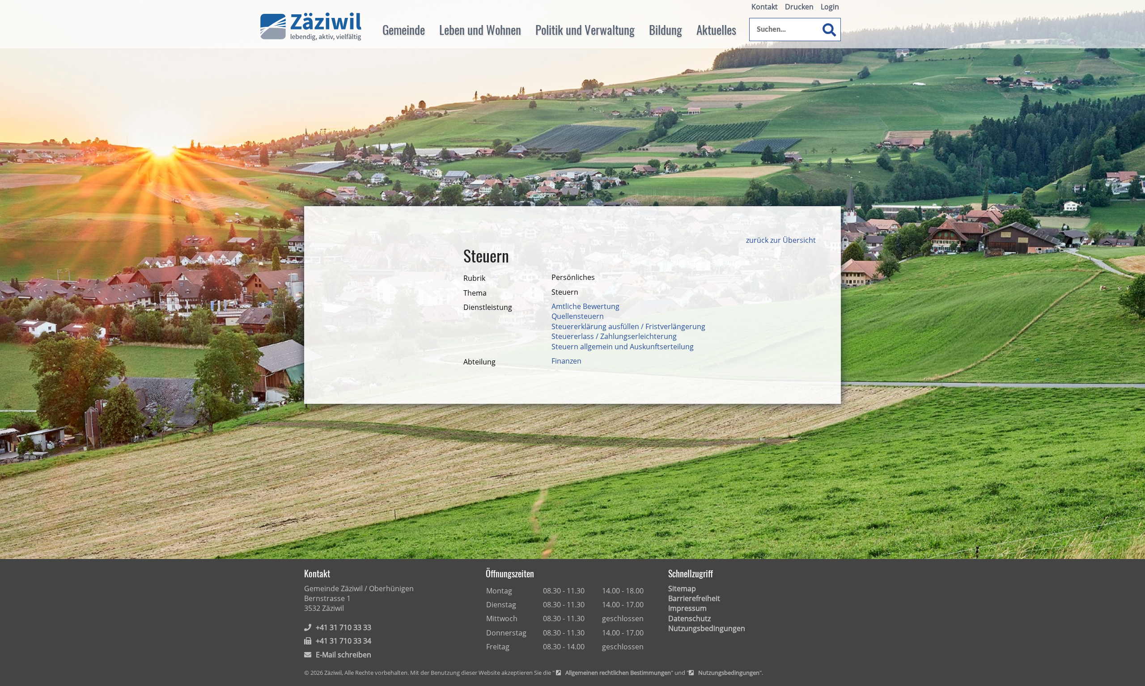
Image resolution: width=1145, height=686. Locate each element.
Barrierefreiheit (694, 598)
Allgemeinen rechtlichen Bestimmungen (618, 673)
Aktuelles (716, 29)
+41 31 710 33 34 (343, 640)
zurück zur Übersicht (781, 240)
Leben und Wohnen (480, 29)
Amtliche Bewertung (585, 306)
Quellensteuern (577, 316)
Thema (475, 293)
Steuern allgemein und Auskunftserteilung (622, 346)
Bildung (665, 29)
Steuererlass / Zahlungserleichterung (614, 336)
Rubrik (474, 278)
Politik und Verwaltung (585, 29)
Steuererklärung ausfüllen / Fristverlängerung (628, 326)
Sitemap (682, 588)
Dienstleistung (487, 307)
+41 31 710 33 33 (343, 627)
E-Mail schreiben (343, 654)
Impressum (687, 608)
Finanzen (566, 361)
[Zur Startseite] (310, 27)
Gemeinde (403, 29)
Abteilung (479, 362)
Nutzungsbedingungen (706, 628)
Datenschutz (689, 618)
